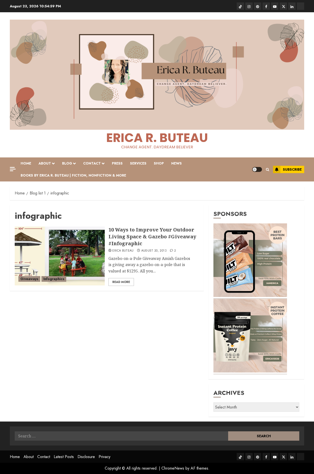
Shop (159, 163)
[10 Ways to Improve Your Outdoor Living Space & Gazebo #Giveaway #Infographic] (60, 256)
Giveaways (29, 278)
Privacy (104, 457)
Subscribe (292, 169)
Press (117, 163)
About (45, 163)
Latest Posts (64, 457)
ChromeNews (172, 468)
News (176, 163)
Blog (67, 163)
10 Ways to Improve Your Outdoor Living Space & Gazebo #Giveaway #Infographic (152, 236)
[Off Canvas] (13, 169)
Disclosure (86, 457)
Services (138, 163)
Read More (121, 282)
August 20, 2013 (154, 251)
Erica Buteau (122, 251)
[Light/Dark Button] (257, 169)
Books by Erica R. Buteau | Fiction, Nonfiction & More (73, 175)
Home (26, 163)
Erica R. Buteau (157, 137)
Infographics (53, 278)
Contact (92, 163)
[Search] (267, 169)
